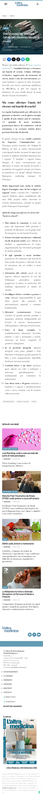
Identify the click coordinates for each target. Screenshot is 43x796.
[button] (4, 59)
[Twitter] (23, 59)
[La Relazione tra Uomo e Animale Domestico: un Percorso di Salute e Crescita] (21, 578)
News (6, 28)
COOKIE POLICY (10, 701)
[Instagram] (34, 635)
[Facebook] (9, 59)
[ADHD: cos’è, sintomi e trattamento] (21, 530)
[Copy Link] (18, 59)
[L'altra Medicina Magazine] (21, 4)
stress (34, 401)
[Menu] (5, 4)
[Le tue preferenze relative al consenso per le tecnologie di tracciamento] (39, 792)
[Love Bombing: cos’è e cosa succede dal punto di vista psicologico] (21, 439)
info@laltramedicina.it (18, 667)
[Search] (37, 4)
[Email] (14, 59)
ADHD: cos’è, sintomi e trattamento (18, 543)
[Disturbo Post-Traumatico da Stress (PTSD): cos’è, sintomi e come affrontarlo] (21, 482)
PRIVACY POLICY (11, 697)
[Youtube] (39, 635)
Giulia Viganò (14, 47)
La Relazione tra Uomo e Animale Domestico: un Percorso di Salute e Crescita (18, 594)
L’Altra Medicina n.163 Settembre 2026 (21, 768)
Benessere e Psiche (10, 449)
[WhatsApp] (27, 59)
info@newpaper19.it (9, 788)
